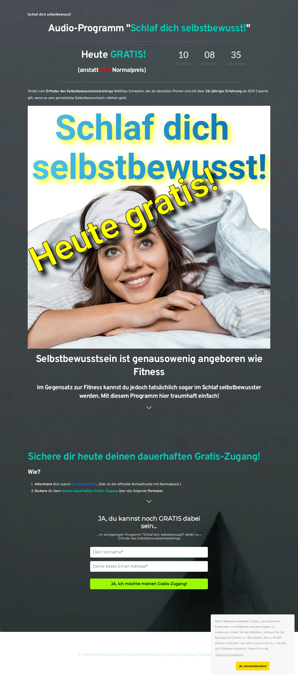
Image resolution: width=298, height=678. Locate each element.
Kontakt (171, 655)
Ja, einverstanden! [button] (253, 666)
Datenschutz (210, 655)
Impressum (189, 655)
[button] (229, 654)
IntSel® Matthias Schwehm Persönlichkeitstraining (122, 655)
